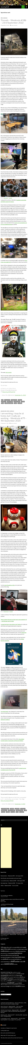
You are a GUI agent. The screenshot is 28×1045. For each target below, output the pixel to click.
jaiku (16, 979)
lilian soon (6, 980)
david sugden (4, 977)
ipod (14, 979)
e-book (17, 951)
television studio (17, 401)
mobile (19, 957)
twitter (8, 411)
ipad (15, 953)
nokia (2, 959)
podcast (5, 959)
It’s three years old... (5, 938)
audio (17, 949)
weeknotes (5, 17)
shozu (23, 984)
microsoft (17, 980)
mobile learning (22, 980)
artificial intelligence (5, 808)
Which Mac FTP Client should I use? (8, 1035)
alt (7, 947)
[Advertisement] (6, 847)
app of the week (6, 949)
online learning (10, 984)
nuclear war (4, 401)
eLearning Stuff (5, 7)
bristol (18, 973)
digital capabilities (11, 977)
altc (17, 972)
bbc (2, 399)
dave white (19, 975)
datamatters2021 (12, 951)
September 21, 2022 (20, 395)
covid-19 (11, 975)
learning (17, 955)
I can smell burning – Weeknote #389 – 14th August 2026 (13, 880)
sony (10, 961)
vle (24, 961)
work (15, 403)
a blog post (23, 632)
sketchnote (3, 986)
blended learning (14, 973)
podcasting (10, 959)
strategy (7, 986)
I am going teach (4, 711)
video (2, 17)
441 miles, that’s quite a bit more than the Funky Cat (11, 1037)
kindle (13, 955)
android (19, 972)
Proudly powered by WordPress (6, 1043)
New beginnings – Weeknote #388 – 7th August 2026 (12, 883)
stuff (13, 961)
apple (24, 947)
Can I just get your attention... (7, 895)
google (12, 953)
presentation (16, 959)
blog (19, 949)
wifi (14, 986)
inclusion (20, 399)
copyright (22, 973)
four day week (7, 399)
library (2, 980)
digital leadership (17, 977)
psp (20, 959)
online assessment (20, 810)
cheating (12, 808)
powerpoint (15, 984)
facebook (21, 951)
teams (11, 986)
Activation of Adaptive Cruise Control (9, 1028)
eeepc (24, 977)
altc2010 (21, 947)
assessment (3, 411)
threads (23, 401)
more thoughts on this (9, 585)
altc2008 (13, 947)
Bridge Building (7, 1016)
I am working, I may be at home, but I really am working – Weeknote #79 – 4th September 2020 (13, 417)
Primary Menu (26, 7)
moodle (16, 983)
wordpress (23, 986)
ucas (2, 403)
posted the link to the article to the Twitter (11, 624)
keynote (10, 955)
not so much (8, 372)
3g (11, 972)
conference (5, 951)
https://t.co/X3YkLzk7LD (9, 392)
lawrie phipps (20, 979)
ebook (21, 977)
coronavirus (23, 808)
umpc (13, 986)
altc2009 (17, 947)
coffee (25, 949)
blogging (22, 949)
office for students (12, 810)
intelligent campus (7, 979)
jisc (5, 411)
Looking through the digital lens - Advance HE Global (12, 1002)
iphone (20, 953)
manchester (14, 980)
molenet (10, 983)
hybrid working (14, 399)
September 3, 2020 (20, 804)
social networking (5, 961)
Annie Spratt (6, 198)
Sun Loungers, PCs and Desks (15, 1019)
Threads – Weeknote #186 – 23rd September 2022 (13, 21)
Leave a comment (14, 25)
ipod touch (3, 955)
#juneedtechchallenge (6, 972)
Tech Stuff (4, 1025)
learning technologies (5, 957)
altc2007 (10, 947)
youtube (15, 964)
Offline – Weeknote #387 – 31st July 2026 (9, 885)
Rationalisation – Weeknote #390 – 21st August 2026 (12, 875)
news (23, 957)
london (10, 980)
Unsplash (10, 198)
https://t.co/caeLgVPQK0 (7, 800)
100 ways (3, 947)
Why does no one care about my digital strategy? (13, 1003)
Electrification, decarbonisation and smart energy (11, 878)
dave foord (14, 975)
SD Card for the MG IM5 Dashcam (8, 1033)
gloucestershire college (5, 953)
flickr (24, 951)
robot (25, 810)
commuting (17, 808)
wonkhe (18, 986)
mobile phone (4, 983)
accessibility (14, 972)
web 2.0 (2, 964)
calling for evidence (5, 719)
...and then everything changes (7, 904)
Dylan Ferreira (6, 611)
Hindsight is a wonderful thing (15, 1007)
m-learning (13, 957)
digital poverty (4, 810)
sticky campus (10, 401)
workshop (20, 403)
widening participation (9, 403)
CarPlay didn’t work (5, 1030)
